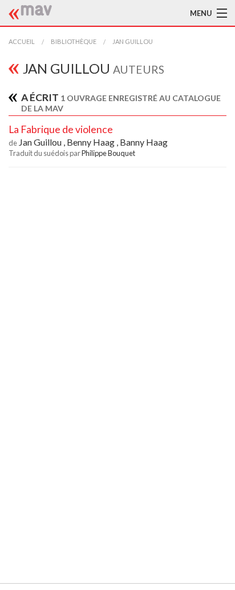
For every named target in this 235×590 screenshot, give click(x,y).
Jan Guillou (132, 41)
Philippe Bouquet (108, 153)
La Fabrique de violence (61, 129)
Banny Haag (144, 142)
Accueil (22, 41)
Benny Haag (91, 142)
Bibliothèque (73, 41)
